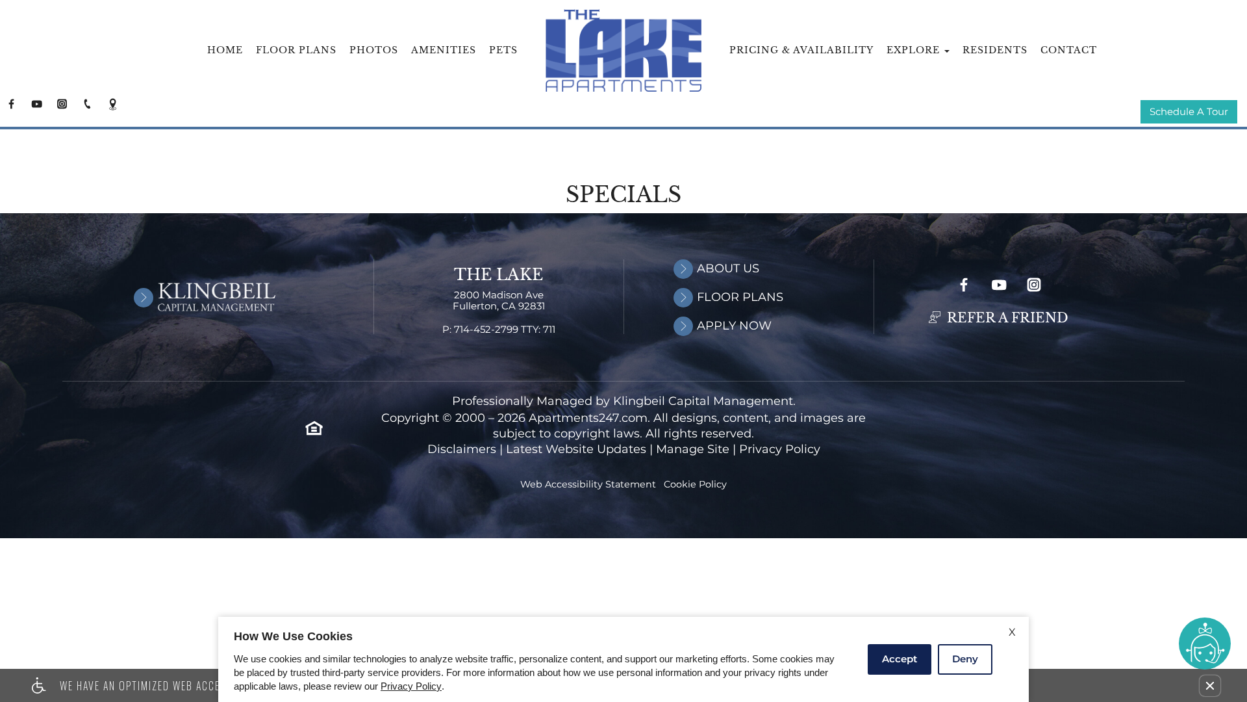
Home (225, 50)
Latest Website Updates (576, 449)
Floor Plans (296, 50)
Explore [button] (915, 50)
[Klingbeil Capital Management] (189, 296)
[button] (1210, 685)
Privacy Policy (779, 449)
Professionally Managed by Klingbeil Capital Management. (624, 401)
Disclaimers (461, 449)
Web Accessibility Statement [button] (588, 484)
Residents (995, 50)
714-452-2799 (504, 329)
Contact (1068, 50)
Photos (373, 50)
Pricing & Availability (801, 50)
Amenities (443, 50)
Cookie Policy (695, 484)
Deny (965, 659)
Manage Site (692, 449)
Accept (899, 659)
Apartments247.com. (589, 418)
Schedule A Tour (1189, 112)
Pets (503, 50)
